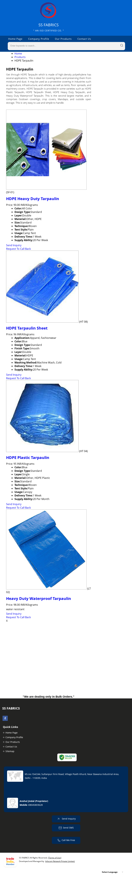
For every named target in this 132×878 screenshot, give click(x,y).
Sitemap (9, 751)
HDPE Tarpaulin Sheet (26, 328)
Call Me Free (68, 840)
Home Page (15, 38)
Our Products (63, 38)
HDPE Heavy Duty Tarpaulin (32, 198)
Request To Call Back (18, 249)
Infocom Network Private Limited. (60, 861)
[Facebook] (5, 720)
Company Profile (38, 38)
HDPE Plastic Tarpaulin (27, 457)
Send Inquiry (13, 245)
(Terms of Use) (54, 857)
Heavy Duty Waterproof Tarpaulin (38, 598)
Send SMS (68, 827)
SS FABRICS (48, 27)
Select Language (110, 872)
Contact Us (84, 38)
